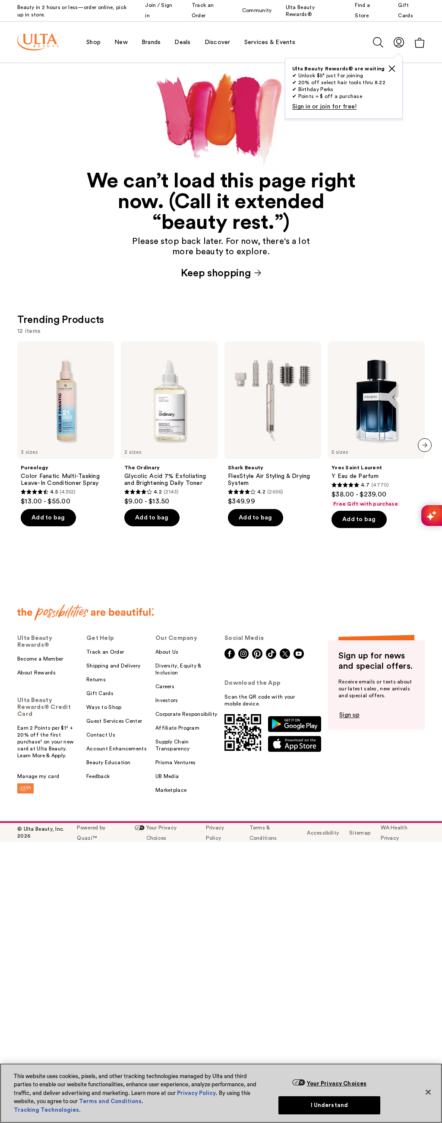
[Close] (428, 1091)
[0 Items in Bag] (419, 42)
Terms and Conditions (110, 1101)
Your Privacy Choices (337, 1083)
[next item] (425, 445)
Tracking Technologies (46, 1110)
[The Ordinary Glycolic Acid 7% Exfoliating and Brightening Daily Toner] (169, 424)
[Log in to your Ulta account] (399, 42)
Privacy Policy (196, 1093)
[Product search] (378, 42)
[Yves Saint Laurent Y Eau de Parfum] (376, 424)
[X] (391, 68)
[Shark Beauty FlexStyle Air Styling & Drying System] (272, 424)
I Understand (329, 1105)
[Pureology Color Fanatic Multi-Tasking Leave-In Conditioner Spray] (65, 424)
